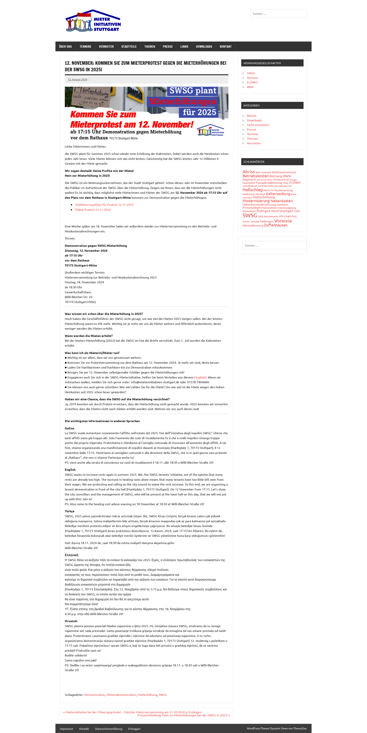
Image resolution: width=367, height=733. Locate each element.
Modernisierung (256, 200)
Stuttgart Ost (289, 211)
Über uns (65, 46)
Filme (286, 182)
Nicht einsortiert (258, 125)
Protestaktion (269, 207)
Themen (150, 46)
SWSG (163, 694)
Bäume (252, 115)
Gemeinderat (250, 185)
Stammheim (249, 211)
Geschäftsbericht (283, 185)
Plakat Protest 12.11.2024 (93, 209)
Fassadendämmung (269, 182)
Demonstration (94, 694)
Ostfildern (282, 204)
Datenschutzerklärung (108, 728)
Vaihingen (267, 221)
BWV (250, 87)
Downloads (204, 46)
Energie (293, 179)
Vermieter (106, 46)
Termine (85, 46)
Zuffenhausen (275, 224)
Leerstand (247, 197)
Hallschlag (253, 189)
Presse (168, 46)
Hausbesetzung (283, 190)
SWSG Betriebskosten (268, 216)
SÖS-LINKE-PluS (288, 216)
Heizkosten (249, 194)
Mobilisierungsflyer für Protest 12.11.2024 (104, 204)
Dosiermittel (281, 179)
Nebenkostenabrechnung (259, 204)
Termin (246, 221)
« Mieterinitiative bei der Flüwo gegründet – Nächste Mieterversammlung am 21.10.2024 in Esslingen (132, 712)
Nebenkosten (282, 200)
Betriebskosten (256, 175)
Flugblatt (200, 377)
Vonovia (252, 77)
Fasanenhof (249, 182)
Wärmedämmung (253, 225)
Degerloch (249, 179)
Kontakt (226, 46)
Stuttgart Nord (268, 211)
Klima (293, 194)
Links (184, 46)
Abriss (249, 171)
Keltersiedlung (278, 193)
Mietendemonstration (121, 694)
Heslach (260, 194)
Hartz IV (268, 190)
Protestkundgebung (287, 207)
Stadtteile (129, 46)
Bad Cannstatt (263, 172)
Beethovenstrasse (284, 172)
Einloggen (134, 728)
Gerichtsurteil (265, 185)
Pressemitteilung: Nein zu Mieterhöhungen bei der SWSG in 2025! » (183, 715)
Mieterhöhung (147, 694)
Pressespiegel (252, 207)
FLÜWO (252, 82)
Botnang (276, 176)
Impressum (66, 728)
